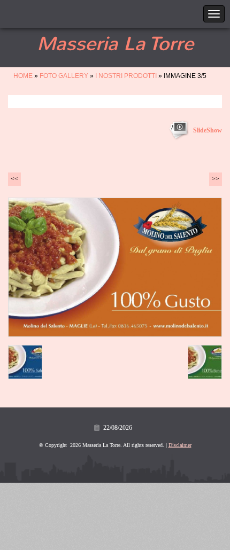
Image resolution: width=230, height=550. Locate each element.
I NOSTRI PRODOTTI (126, 76)
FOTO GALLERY (64, 76)
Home (23, 76)
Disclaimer (179, 445)
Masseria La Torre (115, 44)
